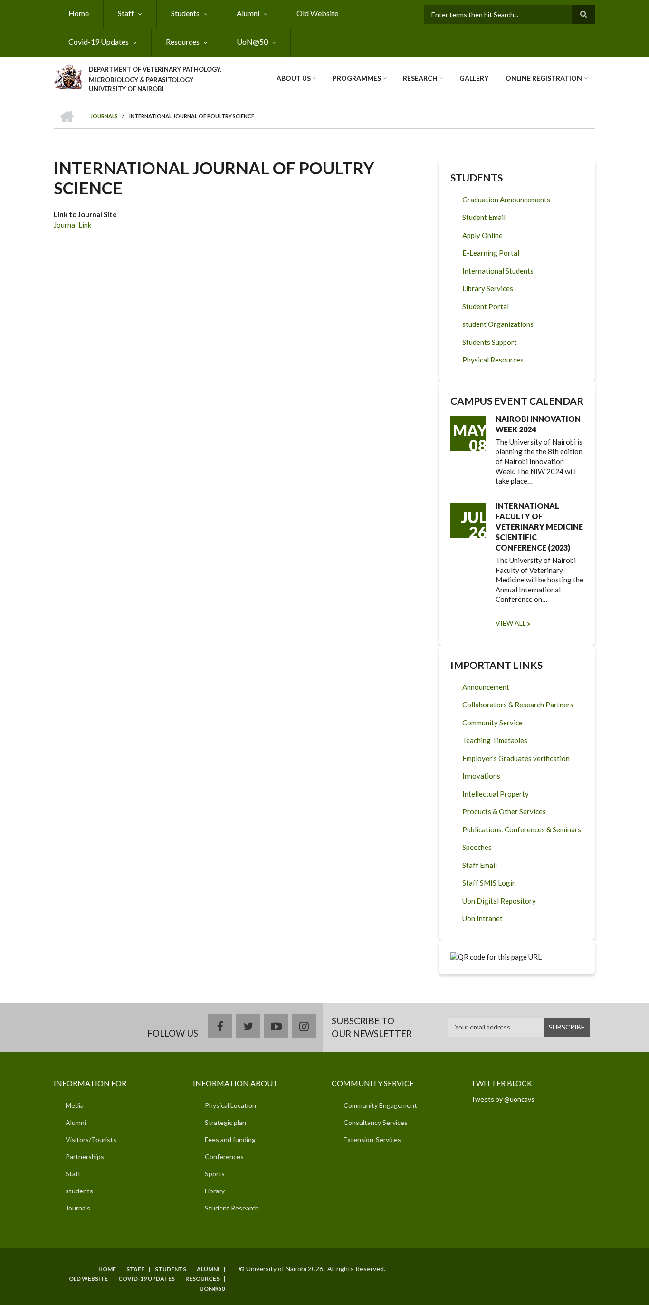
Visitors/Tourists (91, 1139)
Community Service (492, 722)
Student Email (484, 217)
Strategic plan (225, 1122)
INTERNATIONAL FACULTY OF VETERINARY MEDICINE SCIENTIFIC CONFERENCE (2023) (539, 526)
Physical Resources (493, 359)
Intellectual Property (495, 794)
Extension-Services (372, 1139)
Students (185, 13)
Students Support (489, 342)
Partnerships (85, 1157)
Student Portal (485, 306)
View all (511, 623)
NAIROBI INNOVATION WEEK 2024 (538, 424)
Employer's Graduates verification (516, 758)
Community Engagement (380, 1105)
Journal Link (72, 224)
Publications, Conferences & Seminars (521, 829)
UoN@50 (252, 41)
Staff (126, 13)
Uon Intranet (482, 918)
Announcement (485, 687)
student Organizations (498, 324)
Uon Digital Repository (499, 900)
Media (75, 1105)
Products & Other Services (504, 811)
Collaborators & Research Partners (517, 704)
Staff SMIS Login (489, 882)
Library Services (487, 288)
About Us (294, 78)
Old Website (317, 13)
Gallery (473, 78)
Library (215, 1191)
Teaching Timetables (494, 740)
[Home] (68, 75)
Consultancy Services (376, 1122)
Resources (183, 41)
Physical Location (230, 1105)
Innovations (481, 776)
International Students (498, 271)
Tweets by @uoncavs (502, 1099)
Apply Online (482, 235)
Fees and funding (230, 1139)
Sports (215, 1174)
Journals (78, 1208)
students (79, 1191)
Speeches (477, 847)
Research (420, 78)
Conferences (224, 1157)
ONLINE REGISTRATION (544, 78)
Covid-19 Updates (98, 41)
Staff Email (479, 865)
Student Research (232, 1208)
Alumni (248, 13)
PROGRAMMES (357, 78)
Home (78, 13)
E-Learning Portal (490, 252)
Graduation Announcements (506, 199)
